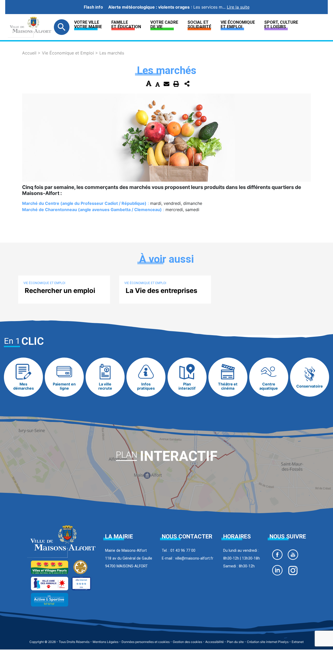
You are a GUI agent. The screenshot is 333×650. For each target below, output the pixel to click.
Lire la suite (238, 7)
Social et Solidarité (199, 24)
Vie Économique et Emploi (238, 24)
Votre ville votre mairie (88, 24)
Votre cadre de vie (164, 24)
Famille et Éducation (126, 24)
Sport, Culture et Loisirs (281, 24)
